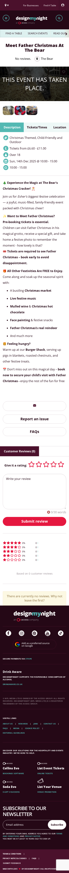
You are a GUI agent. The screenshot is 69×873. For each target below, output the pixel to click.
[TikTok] (60, 633)
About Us (8, 723)
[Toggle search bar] (59, 18)
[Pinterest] (34, 633)
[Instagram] (21, 633)
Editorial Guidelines (14, 733)
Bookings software (13, 773)
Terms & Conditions (12, 854)
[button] (34, 543)
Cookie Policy (32, 728)
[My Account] (63, 5)
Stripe (28, 658)
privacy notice (32, 836)
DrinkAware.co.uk (12, 684)
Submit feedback (12, 863)
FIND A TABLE (14, 33)
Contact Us (50, 723)
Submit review (34, 521)
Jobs (35, 723)
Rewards (23, 723)
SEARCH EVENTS (38, 33)
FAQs (34, 431)
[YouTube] (47, 633)
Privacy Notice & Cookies (15, 858)
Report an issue (34, 418)
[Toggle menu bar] (6, 18)
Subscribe (57, 824)
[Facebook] (8, 633)
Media (16, 728)
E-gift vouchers (11, 792)
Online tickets (45, 773)
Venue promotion (46, 792)
